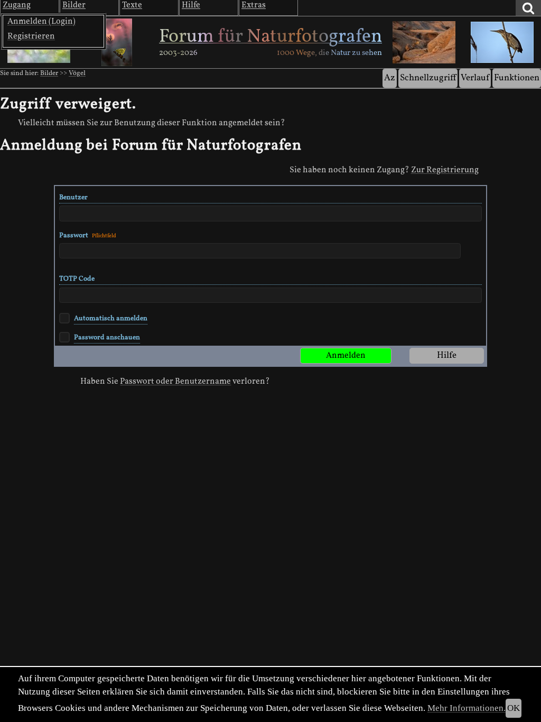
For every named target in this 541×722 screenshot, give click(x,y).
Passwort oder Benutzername (175, 381)
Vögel (77, 73)
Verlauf (475, 78)
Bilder (49, 73)
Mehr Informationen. (466, 708)
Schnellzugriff (428, 78)
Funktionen (516, 78)
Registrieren (31, 36)
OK (513, 708)
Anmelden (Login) (41, 21)
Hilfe (446, 355)
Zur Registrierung (445, 170)
